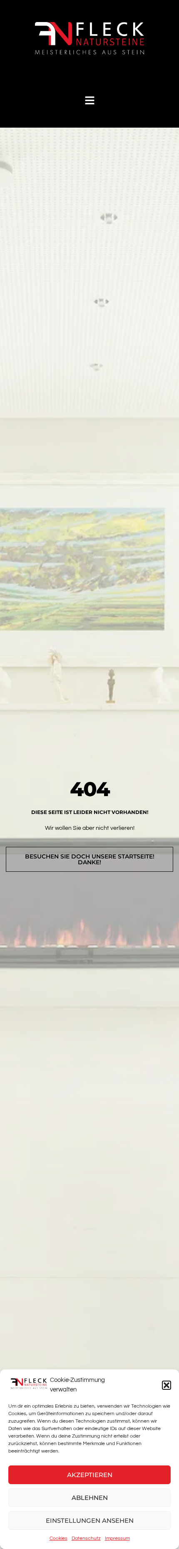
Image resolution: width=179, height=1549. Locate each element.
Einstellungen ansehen (90, 1520)
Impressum (117, 1538)
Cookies (58, 1538)
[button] (166, 1385)
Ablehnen (90, 1498)
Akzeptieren (89, 1475)
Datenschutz (86, 1538)
